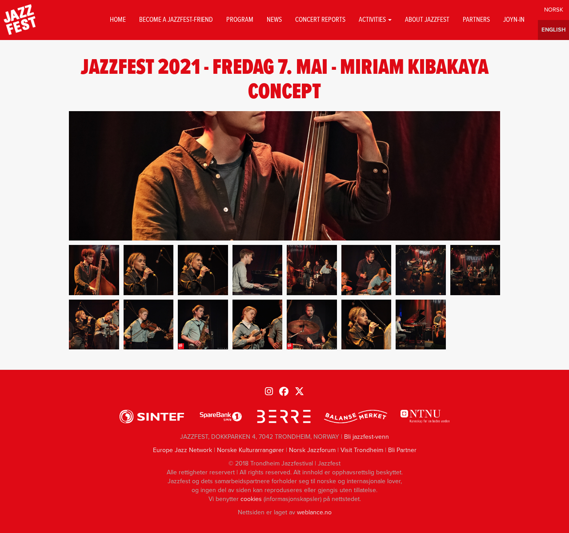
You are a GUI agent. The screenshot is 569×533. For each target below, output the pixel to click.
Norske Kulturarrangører (250, 450)
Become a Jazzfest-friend (176, 20)
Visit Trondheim (362, 450)
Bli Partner (402, 450)
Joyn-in (514, 20)
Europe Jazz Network (182, 450)
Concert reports (320, 20)
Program (239, 20)
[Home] (20, 20)
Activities (373, 20)
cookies (251, 499)
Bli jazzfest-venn (366, 437)
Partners (476, 20)
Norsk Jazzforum (312, 450)
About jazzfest (427, 20)
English (553, 30)
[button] (94, 270)
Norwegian (553, 10)
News (274, 20)
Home (118, 20)
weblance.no (314, 512)
